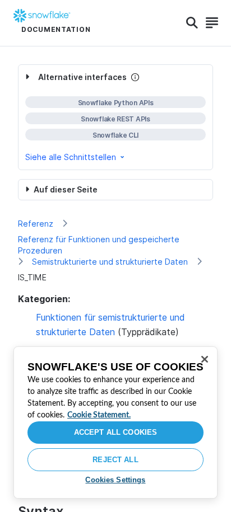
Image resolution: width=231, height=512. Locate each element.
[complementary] (115, 117)
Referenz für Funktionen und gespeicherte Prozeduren (98, 244)
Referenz (35, 223)
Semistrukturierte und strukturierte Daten (110, 261)
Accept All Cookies (115, 432)
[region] (115, 422)
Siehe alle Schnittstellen (70, 157)
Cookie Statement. (99, 415)
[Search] (192, 23)
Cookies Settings (115, 480)
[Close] (204, 359)
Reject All (115, 459)
